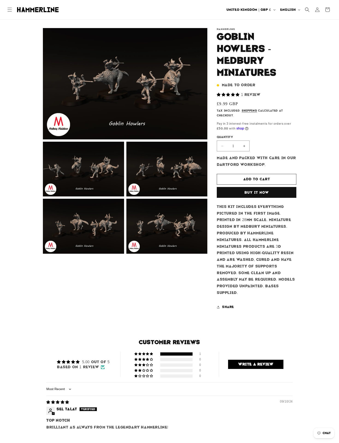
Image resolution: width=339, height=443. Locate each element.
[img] (57, 402)
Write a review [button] (255, 364)
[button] (10, 10)
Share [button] (228, 307)
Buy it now (256, 192)
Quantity (225, 137)
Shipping (249, 110)
